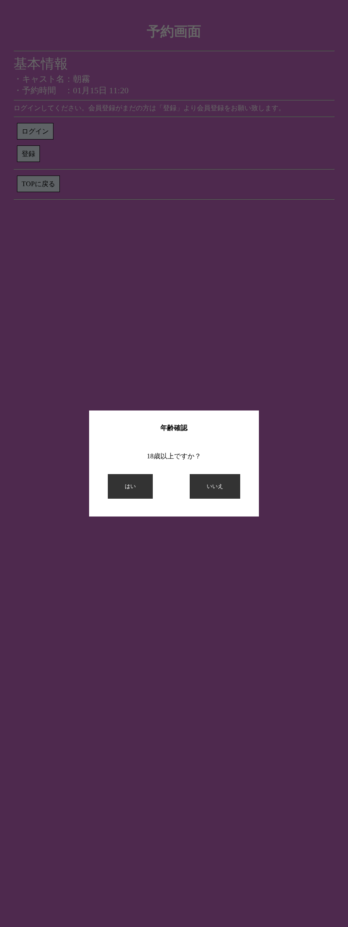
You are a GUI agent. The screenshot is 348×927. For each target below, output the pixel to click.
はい (130, 486)
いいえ (215, 486)
